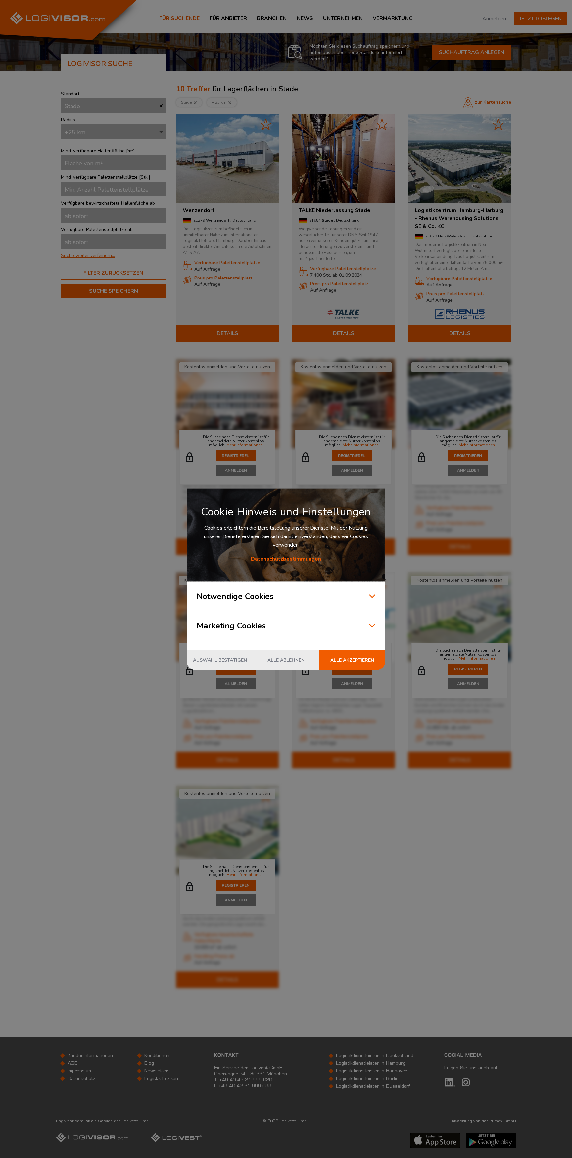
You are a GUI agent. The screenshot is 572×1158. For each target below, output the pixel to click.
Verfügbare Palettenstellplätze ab (97, 229)
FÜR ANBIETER (228, 18)
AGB (73, 1063)
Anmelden (494, 18)
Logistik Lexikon (161, 1079)
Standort (70, 94)
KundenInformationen (90, 1056)
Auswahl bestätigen (220, 660)
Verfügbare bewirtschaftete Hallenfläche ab (108, 203)
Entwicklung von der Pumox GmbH (482, 1121)
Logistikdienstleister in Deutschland (374, 1056)
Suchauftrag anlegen (471, 52)
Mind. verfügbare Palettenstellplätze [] (105, 177)
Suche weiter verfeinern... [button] (88, 255)
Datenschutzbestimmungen (286, 558)
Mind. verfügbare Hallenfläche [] (98, 151)
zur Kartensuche (493, 102)
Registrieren (236, 455)
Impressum (79, 1071)
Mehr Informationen (244, 445)
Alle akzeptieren (352, 660)
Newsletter (156, 1071)
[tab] (113, 255)
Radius (68, 120)
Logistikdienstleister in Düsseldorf (373, 1086)
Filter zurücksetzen (113, 273)
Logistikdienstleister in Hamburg (370, 1063)
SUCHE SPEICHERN (113, 291)
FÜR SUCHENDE (179, 18)
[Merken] (265, 124)
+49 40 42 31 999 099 (244, 1086)
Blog (149, 1063)
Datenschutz (82, 1079)
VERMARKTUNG (393, 18)
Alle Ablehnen (286, 660)
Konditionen (156, 1056)
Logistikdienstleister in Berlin (367, 1079)
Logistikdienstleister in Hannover (371, 1071)
